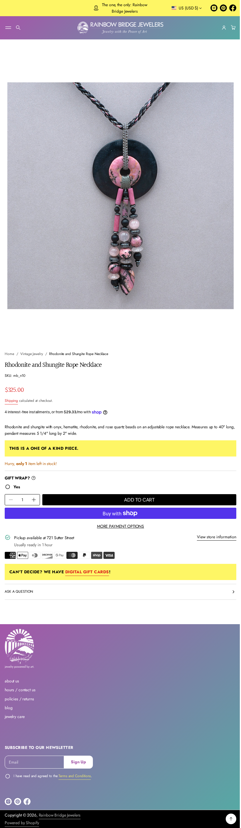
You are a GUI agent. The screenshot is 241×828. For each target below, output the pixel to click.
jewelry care (15, 716)
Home (9, 348)
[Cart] (228, 27)
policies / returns (19, 699)
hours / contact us (20, 690)
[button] (18, 28)
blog (8, 708)
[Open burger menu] (8, 27)
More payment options (118, 521)
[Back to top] (226, 819)
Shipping (11, 395)
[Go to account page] (219, 27)
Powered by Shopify (22, 823)
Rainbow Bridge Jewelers (60, 815)
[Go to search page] (18, 28)
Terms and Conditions (74, 776)
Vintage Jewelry (31, 348)
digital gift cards (87, 566)
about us (12, 681)
